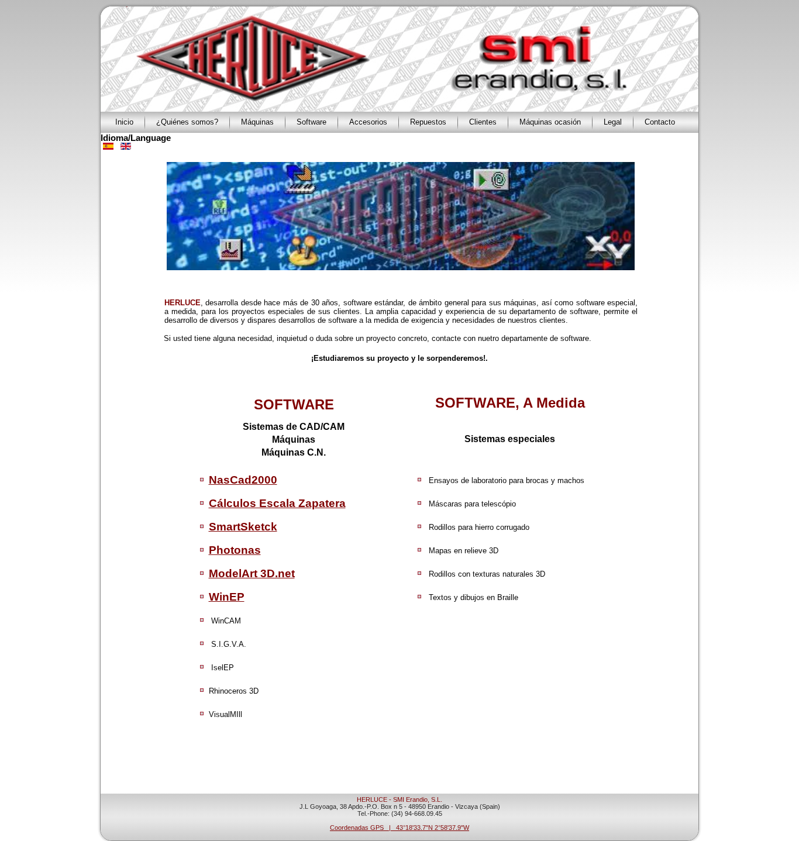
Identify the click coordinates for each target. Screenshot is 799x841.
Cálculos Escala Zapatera (277, 503)
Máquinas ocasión (550, 122)
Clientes (483, 122)
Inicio (124, 122)
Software (311, 122)
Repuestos (428, 122)
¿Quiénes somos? (187, 122)
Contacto (660, 122)
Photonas (235, 550)
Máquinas (257, 122)
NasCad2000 (243, 480)
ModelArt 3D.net (252, 573)
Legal (613, 122)
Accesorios (368, 122)
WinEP (226, 597)
